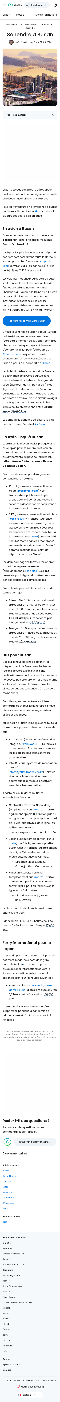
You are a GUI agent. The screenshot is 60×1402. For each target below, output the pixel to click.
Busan (6, 15)
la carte (32, 571)
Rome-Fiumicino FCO (13, 1264)
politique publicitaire (33, 1040)
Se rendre (30, 28)
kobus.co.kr (30, 744)
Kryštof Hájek (21, 42)
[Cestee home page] (15, 5)
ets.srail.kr (17, 519)
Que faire (7, 1181)
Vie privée (40, 1380)
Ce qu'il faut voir (10, 1176)
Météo (20, 15)
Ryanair (6, 1259)
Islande (6, 1324)
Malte (5, 1313)
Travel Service (9, 1297)
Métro (5, 1208)
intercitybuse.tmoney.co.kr (26, 772)
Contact (7, 1370)
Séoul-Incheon (12, 354)
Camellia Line (17, 990)
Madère (6, 1307)
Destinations (12, 24)
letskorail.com (28, 491)
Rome (5, 1335)
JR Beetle (37, 985)
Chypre (6, 1340)
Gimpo (46, 363)
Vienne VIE (7, 1248)
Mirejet (48, 985)
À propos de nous (11, 1364)
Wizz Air (6, 1291)
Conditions (28, 1380)
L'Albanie (7, 1329)
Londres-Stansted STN (13, 1253)
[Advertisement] (30, 152)
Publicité (52, 1380)
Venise (6, 1318)
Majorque (7, 1345)
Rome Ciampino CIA (13, 1286)
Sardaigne (8, 1270)
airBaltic (7, 1243)
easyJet (6, 1280)
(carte (34, 536)
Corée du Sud (30, 24)
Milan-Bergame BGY (13, 1275)
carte (12, 843)
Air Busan (40, 424)
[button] (4, 5)
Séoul (37, 211)
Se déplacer (8, 1197)
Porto (5, 1351)
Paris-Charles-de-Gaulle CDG (17, 1302)
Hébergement (9, 1203)
